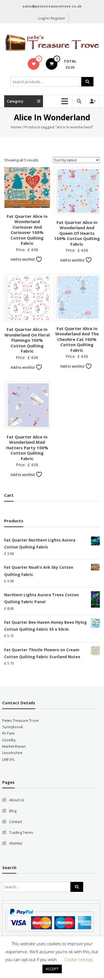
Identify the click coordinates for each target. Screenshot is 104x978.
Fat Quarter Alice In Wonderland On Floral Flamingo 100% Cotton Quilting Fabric (27, 340)
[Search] (87, 81)
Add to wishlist (23, 259)
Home (16, 126)
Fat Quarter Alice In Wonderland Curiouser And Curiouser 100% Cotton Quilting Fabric (27, 229)
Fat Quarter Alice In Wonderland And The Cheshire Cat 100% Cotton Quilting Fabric (77, 339)
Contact (15, 821)
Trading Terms (21, 832)
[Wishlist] (33, 63)
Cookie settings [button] (78, 959)
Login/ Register (51, 18)
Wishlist (15, 843)
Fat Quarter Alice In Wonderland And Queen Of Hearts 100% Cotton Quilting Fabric (77, 233)
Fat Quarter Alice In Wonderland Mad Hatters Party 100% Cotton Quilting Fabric (27, 447)
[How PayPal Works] (49, 919)
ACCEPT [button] (52, 968)
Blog (12, 810)
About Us (16, 799)
